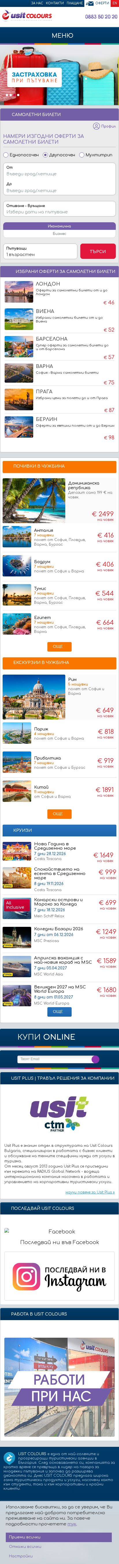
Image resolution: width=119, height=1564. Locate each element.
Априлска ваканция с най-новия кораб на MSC (63, 966)
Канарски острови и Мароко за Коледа (58, 908)
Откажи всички (25, 1547)
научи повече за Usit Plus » (90, 1192)
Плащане (75, 3)
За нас (37, 3)
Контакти (55, 3)
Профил (108, 126)
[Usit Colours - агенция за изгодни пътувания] (26, 20)
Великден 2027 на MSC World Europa (60, 995)
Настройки (21, 1556)
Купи (46, 1037)
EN (115, 3)
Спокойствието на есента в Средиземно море (59, 879)
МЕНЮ (61, 36)
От (9, 167)
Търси (98, 252)
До (9, 184)
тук (72, 1524)
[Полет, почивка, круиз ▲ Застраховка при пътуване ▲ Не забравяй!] (59, 75)
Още (58, 647)
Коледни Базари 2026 (58, 935)
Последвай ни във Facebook (59, 1242)
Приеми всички (24, 1537)
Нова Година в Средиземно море (55, 846)
